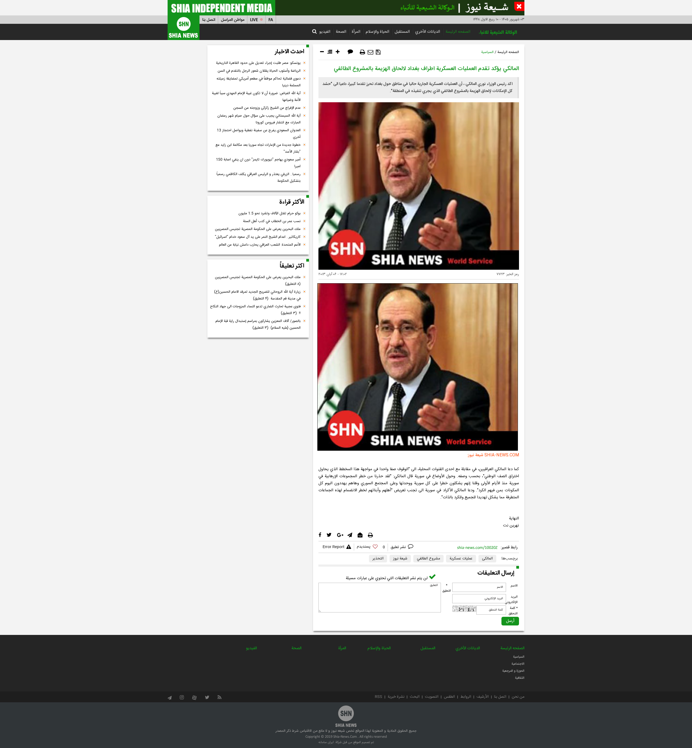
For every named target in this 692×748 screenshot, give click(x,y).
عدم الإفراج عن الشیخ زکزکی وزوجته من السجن (267, 108)
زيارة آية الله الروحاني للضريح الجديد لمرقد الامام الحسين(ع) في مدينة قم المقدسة (257, 295)
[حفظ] (378, 52)
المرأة (356, 31)
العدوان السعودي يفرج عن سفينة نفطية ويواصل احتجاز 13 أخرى (259, 133)
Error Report (333, 547)
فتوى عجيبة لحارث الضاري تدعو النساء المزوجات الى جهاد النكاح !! (255, 310)
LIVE (254, 20)
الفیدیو (324, 31)
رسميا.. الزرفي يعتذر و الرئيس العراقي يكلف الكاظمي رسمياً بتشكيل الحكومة (259, 177)
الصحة (341, 31)
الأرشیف (483, 697)
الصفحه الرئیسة (457, 31)
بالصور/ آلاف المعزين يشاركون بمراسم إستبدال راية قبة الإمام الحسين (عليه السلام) (258, 324)
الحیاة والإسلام (377, 31)
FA (270, 20)
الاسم (514, 585)
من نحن (518, 697)
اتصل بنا (208, 20)
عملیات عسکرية (461, 558)
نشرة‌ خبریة (396, 697)
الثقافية (519, 678)
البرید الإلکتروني (511, 599)
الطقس (449, 697)
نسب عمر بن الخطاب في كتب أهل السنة (272, 221)
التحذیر (378, 558)
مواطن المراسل (232, 20)
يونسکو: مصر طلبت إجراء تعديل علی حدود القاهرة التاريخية (258, 63)
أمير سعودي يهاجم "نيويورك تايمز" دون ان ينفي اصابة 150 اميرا (258, 163)
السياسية (487, 52)
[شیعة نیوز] (346, 7)
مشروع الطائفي (428, 558)
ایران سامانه (326, 742)
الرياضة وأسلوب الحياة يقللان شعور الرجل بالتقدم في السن (259, 71)
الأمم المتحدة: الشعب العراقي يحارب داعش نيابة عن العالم (260, 245)
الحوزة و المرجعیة (513, 671)
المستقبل (402, 31)
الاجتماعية (517, 664)
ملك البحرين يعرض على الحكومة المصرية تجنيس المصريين (258, 229)
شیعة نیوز (400, 558)
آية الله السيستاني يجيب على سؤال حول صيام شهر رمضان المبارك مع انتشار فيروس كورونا (259, 119)
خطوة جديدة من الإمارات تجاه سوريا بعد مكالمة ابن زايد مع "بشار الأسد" (258, 148)
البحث (415, 697)
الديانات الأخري (427, 31)
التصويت (431, 697)
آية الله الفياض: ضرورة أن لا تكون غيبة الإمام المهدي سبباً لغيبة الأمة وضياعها (256, 96)
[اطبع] (362, 52)
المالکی (487, 558)
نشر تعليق (399, 547)
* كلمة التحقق (513, 610)
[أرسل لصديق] (370, 52)
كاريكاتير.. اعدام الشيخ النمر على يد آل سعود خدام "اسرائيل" (258, 237)
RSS (378, 697)
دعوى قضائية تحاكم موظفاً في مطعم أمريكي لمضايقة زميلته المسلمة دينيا (259, 82)
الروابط (465, 697)
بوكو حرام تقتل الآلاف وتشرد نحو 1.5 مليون (269, 213)
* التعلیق (446, 588)
